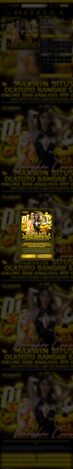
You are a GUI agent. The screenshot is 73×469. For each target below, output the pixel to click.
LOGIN (28, 256)
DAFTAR (44, 256)
